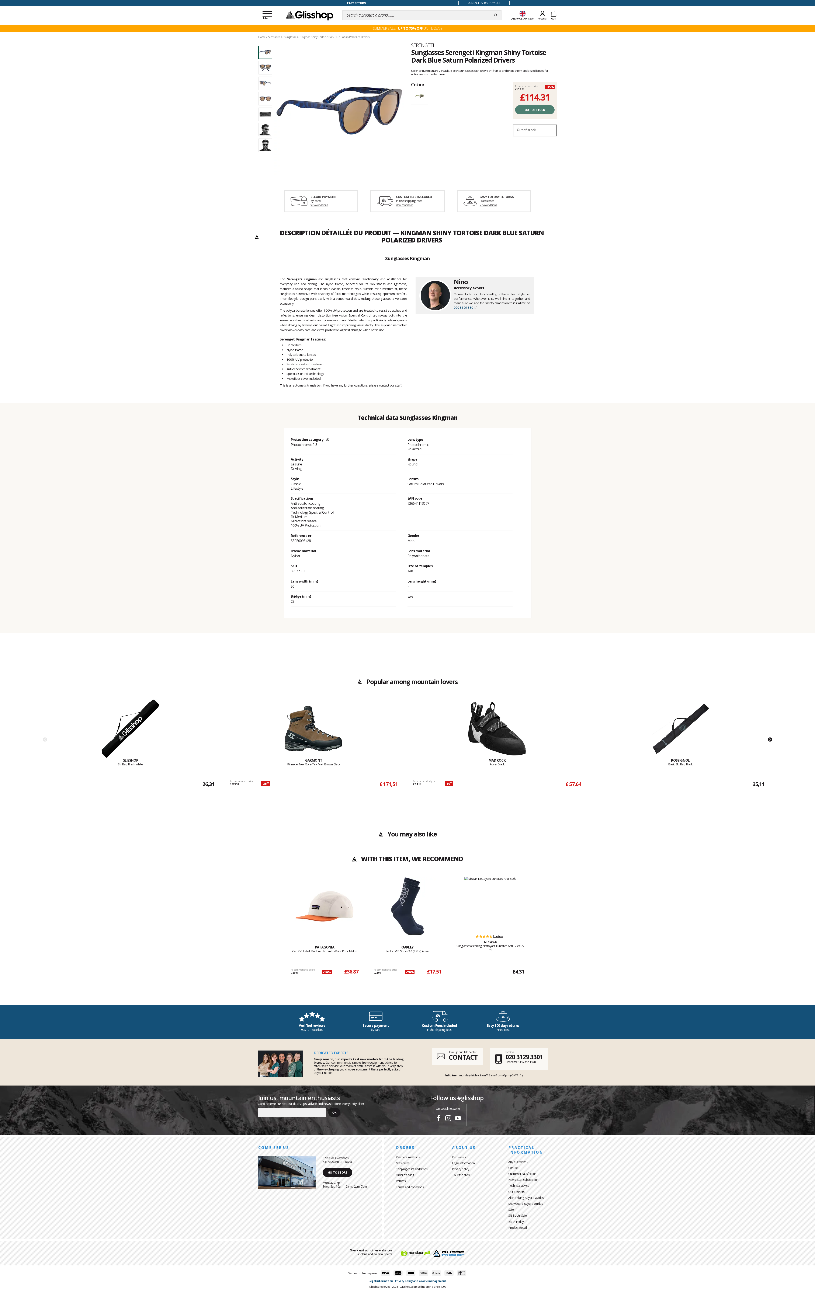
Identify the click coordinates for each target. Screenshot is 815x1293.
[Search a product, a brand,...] (495, 15)
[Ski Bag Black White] (130, 728)
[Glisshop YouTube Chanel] (458, 1119)
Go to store (337, 1172)
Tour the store (461, 1175)
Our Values (459, 1157)
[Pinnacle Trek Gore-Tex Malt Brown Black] (313, 728)
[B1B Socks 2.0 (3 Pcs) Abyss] (407, 906)
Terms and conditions (410, 1187)
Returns (401, 1181)
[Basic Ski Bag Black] (680, 728)
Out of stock (535, 110)
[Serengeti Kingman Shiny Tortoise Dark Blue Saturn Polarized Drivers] (339, 111)
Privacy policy (460, 1169)
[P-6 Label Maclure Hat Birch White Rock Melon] (324, 906)
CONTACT (463, 1057)
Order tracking (405, 1175)
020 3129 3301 (464, 307)
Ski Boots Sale (517, 1215)
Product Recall (517, 1228)
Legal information (463, 1163)
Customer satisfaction (522, 1174)
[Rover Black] (497, 728)
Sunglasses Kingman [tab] (407, 258)
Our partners (516, 1192)
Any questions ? (518, 1162)
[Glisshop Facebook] (438, 1119)
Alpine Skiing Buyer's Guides (526, 1198)
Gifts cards (402, 1163)
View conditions (319, 205)
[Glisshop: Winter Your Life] (309, 15)
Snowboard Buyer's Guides (525, 1204)
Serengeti (422, 45)
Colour (417, 84)
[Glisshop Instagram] (448, 1119)
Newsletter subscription (523, 1180)
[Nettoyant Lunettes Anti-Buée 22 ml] (490, 903)
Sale (511, 1210)
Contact (513, 1168)
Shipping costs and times (411, 1169)
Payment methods (408, 1157)
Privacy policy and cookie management (420, 1281)
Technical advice (518, 1186)
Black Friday (516, 1222)
